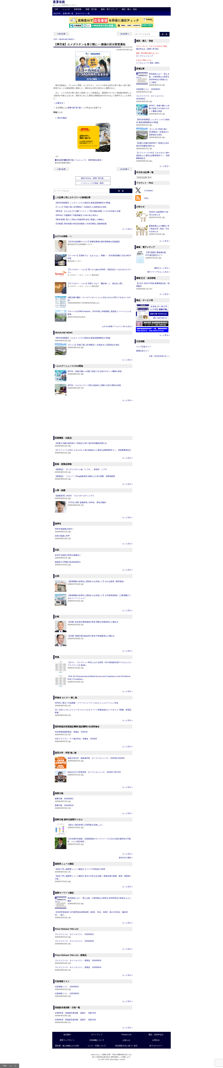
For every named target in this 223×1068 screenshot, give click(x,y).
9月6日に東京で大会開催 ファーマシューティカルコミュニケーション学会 (86, 703)
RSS (146, 198)
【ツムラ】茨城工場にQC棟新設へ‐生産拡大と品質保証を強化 (81, 207)
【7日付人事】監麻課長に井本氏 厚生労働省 (87, 502)
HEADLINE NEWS (66, 39)
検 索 (121, 191)
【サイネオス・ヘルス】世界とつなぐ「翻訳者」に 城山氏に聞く (95, 283)
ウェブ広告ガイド (143, 347)
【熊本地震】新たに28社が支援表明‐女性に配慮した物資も (79, 219)
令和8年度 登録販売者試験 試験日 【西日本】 (76, 1020)
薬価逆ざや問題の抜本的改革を (68, 562)
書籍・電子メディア (109, 9)
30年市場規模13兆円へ (64, 529)
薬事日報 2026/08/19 (64, 805)
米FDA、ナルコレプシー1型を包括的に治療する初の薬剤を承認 (94, 385)
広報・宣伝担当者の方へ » (159, 356)
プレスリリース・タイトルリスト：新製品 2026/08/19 (78, 967)
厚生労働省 (62, 118)
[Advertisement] (92, 419)
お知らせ (126, 1040)
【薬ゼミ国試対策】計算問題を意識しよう (85, 825)
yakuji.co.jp (95, 1054)
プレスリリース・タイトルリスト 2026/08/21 (74, 934)
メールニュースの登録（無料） (93, 183)
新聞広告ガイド (142, 351)
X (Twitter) (148, 190)
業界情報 (77, 9)
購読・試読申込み (156, 1035)
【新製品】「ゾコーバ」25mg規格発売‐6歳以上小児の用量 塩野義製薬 (85, 476)
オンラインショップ (144, 56)
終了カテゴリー (155, 1046)
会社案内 (67, 1035)
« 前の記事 (61, 34)
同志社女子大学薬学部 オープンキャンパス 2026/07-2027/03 (94, 772)
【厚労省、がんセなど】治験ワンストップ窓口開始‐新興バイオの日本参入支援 (87, 211)
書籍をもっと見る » (162, 268)
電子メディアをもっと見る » (158, 272)
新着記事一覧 (68, 13)
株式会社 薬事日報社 (111, 1057)
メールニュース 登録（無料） (148, 63)
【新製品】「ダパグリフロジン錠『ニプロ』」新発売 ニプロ (81, 469)
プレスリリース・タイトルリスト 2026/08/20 (74, 941)
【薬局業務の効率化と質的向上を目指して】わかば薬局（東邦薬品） (96, 581)
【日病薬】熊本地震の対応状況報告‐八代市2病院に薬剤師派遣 (81, 224)
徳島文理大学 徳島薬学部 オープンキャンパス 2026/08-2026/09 (96, 758)
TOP (56, 9)
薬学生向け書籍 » (125, 858)
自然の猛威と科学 (62, 536)
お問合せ (156, 1040)
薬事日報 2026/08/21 (64, 799)
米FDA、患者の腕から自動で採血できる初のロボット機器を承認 (95, 371)
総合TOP (57, 13)
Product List (126, 1035)
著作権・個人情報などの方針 (67, 1046)
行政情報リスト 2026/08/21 (67, 987)
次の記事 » (124, 34)
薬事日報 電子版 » (74, 108)
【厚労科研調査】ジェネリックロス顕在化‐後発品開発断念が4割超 (82, 203)
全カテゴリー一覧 (83, 13)
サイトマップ (96, 1035)
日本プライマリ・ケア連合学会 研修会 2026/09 (76, 739)
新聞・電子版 (91, 9)
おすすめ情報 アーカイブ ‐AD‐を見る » (117, 326)
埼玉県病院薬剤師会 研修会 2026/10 (71, 732)
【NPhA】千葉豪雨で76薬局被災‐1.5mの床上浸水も (76, 215)
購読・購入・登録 (129, 9)
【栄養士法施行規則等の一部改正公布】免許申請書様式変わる (81, 443)
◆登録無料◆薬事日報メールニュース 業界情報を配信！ (79, 160)
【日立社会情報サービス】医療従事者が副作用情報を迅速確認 (94, 242)
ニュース (66, 9)
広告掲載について (96, 1040)
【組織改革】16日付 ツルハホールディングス (74, 496)
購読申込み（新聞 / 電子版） (148, 49)
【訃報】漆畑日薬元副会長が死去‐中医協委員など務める (91, 636)
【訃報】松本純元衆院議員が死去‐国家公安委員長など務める (93, 622)
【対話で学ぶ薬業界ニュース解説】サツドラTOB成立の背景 (80, 869)
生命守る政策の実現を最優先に (68, 555)
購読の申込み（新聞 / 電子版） (93, 178)
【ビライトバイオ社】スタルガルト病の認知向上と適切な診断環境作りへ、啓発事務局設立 (93, 450)
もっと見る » (127, 229)
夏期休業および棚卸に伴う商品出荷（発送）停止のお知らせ (159, 228)
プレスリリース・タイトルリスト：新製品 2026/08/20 (78, 960)
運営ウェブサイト (67, 1040)
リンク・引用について (96, 1046)
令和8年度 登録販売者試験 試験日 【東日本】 (76, 1013)
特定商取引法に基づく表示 (126, 1046)
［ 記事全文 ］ (59, 103)
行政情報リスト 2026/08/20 (67, 993)
